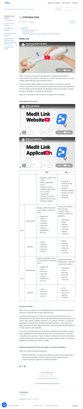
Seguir (72, 22)
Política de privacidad (52, 405)
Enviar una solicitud (54, 3)
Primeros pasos (30, 9)
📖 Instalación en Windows (9, 29)
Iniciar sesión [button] (66, 3)
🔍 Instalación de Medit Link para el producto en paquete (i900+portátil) (10, 41)
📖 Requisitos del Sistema (9, 24)
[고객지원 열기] (4, 404)
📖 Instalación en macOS (9, 48)
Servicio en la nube (28, 32)
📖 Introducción (8, 20)
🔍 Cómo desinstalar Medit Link (10, 34)
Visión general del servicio (30, 30)
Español (75, 3)
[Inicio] (7, 2)
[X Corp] (22, 366)
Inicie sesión (22, 399)
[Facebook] (20, 366)
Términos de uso (38, 405)
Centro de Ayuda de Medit (11, 9)
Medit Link (21, 9)
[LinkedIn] (24, 366)
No (51, 375)
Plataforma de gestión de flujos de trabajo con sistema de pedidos (42, 34)
